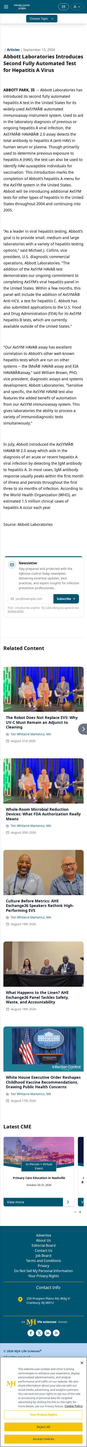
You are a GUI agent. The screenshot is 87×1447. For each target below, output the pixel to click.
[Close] (82, 1362)
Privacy (43, 1265)
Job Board (43, 1255)
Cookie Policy (74, 1406)
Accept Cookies (43, 1439)
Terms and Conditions (43, 1260)
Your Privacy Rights (43, 1276)
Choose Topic (39, 18)
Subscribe (64, 599)
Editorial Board (44, 1245)
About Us (43, 1240)
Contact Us (43, 1250)
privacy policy (16, 611)
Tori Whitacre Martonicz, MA (31, 734)
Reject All (43, 1427)
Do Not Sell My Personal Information (43, 1270)
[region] (43, 1402)
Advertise (43, 1235)
